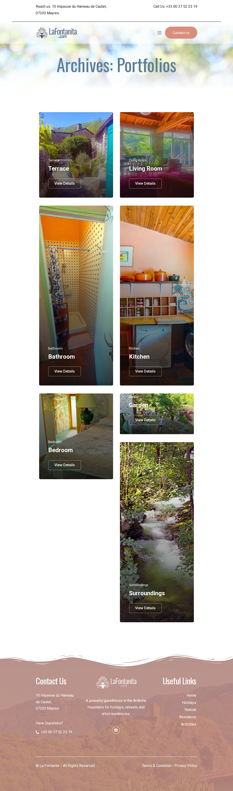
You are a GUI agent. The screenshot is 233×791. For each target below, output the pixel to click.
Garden (138, 405)
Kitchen (139, 356)
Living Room (145, 168)
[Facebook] (116, 730)
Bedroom (60, 450)
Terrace (58, 168)
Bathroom (61, 356)
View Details (64, 183)
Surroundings (147, 593)
